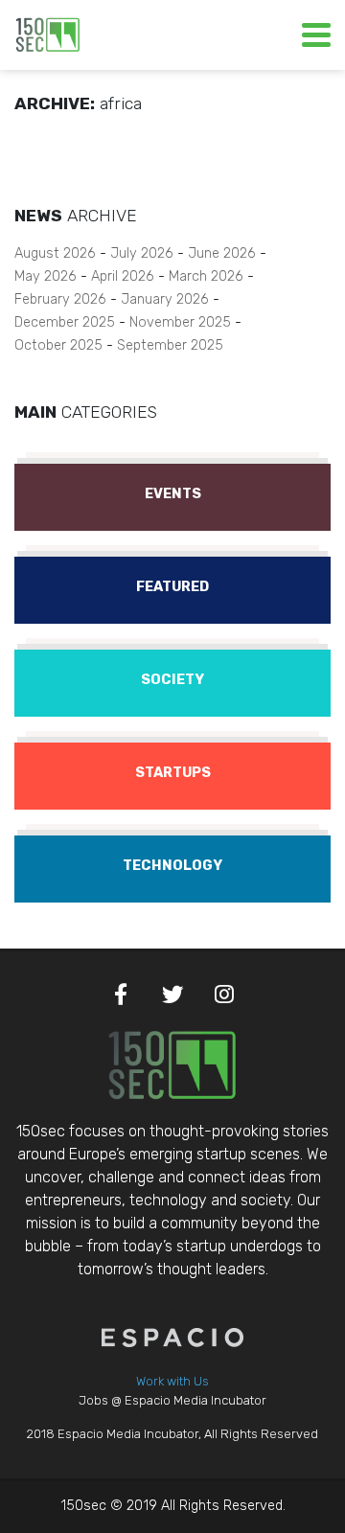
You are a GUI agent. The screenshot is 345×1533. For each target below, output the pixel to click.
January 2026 (165, 299)
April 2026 (122, 276)
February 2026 (60, 299)
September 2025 (170, 345)
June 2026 (222, 253)
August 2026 (55, 253)
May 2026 (45, 276)
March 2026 (206, 276)
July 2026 (141, 253)
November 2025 (180, 322)
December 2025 (64, 322)
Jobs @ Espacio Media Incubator (172, 1400)
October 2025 (58, 345)
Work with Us (172, 1381)
